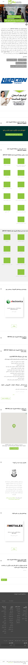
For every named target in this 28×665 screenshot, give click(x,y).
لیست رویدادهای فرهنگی (4, 622)
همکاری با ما (25, 613)
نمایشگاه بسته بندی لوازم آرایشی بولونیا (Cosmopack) (13, 498)
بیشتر (14, 326)
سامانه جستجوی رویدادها (18, 615)
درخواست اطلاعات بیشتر (14, 16)
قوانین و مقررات (24, 640)
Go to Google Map (14, 448)
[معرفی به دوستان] (9, 69)
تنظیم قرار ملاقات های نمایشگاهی (18, 620)
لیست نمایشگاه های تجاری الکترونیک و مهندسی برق (18, 66)
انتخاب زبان (11, 643)
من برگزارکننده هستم (6, 398)
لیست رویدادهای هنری (4, 631)
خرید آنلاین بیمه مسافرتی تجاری (10, 629)
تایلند (12, 11)
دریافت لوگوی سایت (24, 615)
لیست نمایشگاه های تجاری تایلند (12, 60)
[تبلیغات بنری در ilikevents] (14, 98)
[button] (14, 426)
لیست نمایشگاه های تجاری (22, 60)
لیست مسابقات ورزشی (4, 616)
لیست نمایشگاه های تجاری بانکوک (21, 63)
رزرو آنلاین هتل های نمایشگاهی (11, 611)
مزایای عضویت (10, 640)
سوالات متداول (24, 618)
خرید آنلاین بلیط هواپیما (11, 615)
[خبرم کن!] (14, 69)
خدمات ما (11, 601)
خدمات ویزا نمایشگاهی (11, 619)
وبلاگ (26, 620)
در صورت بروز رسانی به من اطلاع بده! (13, 134)
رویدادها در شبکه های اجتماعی (18, 609)
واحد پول (25, 643)
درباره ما (3, 601)
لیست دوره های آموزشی (4, 626)
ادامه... (3, 661)
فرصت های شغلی (17, 640)
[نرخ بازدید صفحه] (16, 69)
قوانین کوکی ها (10, 662)
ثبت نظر (3, 580)
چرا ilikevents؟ (25, 610)
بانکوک (15, 11)
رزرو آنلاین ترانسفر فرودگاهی (11, 623)
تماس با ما (5, 640)
